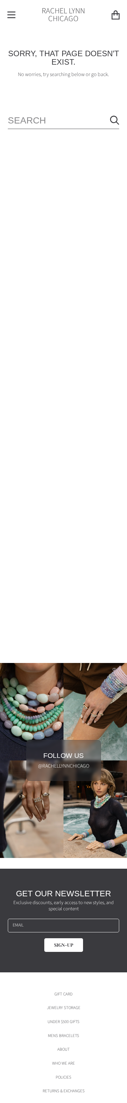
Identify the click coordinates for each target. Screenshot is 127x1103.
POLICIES (63, 1077)
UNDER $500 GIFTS (63, 1022)
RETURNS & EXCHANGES (64, 1091)
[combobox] (63, 120)
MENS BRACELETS (63, 1036)
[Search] (114, 120)
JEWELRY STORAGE (63, 1008)
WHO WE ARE (63, 1063)
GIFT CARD (63, 994)
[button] (11, 15)
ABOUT (63, 1049)
